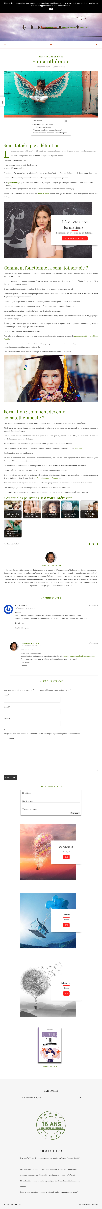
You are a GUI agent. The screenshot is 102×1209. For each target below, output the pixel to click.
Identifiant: (26, 793)
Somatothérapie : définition (43, 124)
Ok (51, 9)
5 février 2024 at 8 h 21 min (31, 646)
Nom (6, 695)
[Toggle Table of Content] (65, 121)
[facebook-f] (4, 1205)
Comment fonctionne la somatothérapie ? (47, 130)
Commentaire (9, 738)
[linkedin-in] (20, 1205)
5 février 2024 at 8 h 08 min (25, 608)
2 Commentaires (58, 66)
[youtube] (16, 1205)
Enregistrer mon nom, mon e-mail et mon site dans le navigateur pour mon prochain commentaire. (42, 734)
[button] (2, 101)
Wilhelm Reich (43, 194)
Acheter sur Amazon (51, 1066)
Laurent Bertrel (13, 544)
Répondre (93, 606)
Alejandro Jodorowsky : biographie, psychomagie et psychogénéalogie (48, 1175)
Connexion (75, 813)
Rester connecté (30, 809)
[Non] (99, 6)
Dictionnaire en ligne (51, 57)
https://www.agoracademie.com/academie (79, 656)
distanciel (78, 448)
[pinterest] (12, 1205)
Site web (7, 719)
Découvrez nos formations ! (44, 127)
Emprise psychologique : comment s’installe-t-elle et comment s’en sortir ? (49, 1192)
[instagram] (8, 1205)
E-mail (7, 707)
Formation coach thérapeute (48, 478)
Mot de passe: (27, 801)
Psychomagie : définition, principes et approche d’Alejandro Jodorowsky (48, 1169)
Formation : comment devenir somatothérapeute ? (50, 133)
